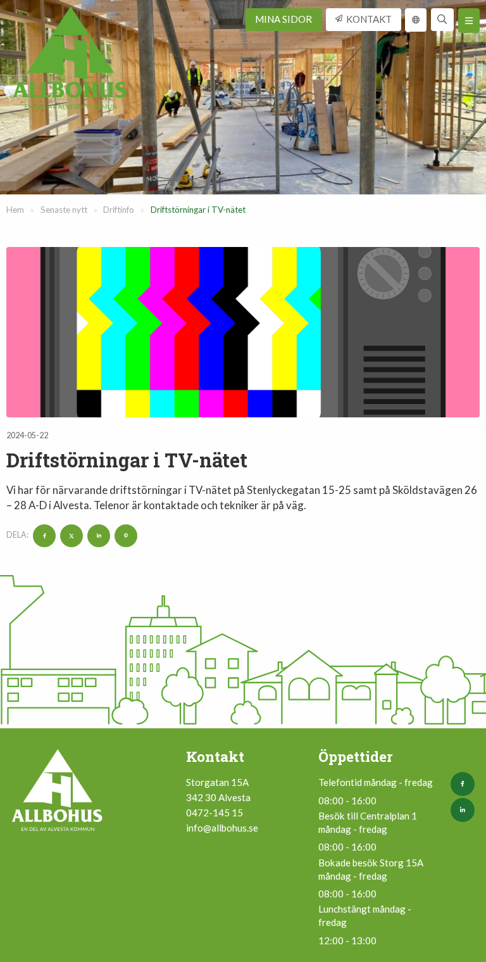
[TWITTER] (70, 535)
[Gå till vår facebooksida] (465, 784)
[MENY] (469, 20)
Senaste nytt (63, 210)
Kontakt (369, 19)
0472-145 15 (214, 812)
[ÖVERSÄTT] (416, 20)
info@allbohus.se (222, 827)
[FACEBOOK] (43, 535)
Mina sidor (283, 19)
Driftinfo (118, 210)
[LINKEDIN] (97, 535)
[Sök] (442, 20)
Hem (15, 210)
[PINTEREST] (124, 535)
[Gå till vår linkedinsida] (465, 810)
